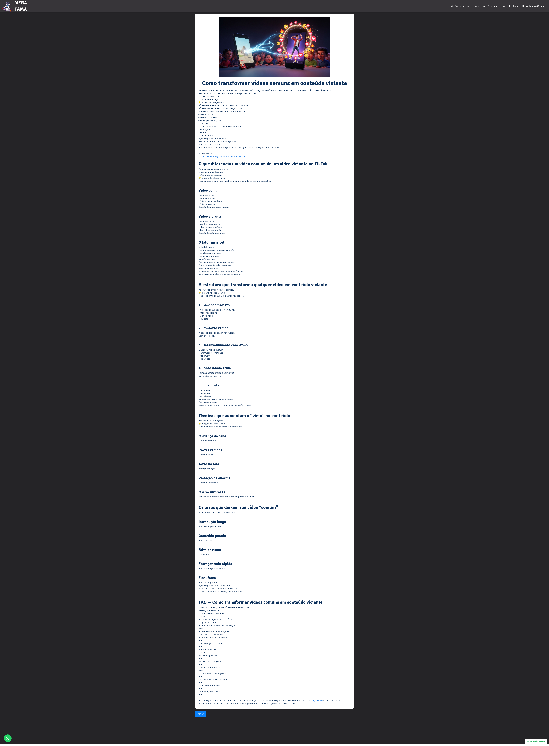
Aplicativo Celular (535, 6)
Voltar (200, 714)
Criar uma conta (496, 6)
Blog (515, 6)
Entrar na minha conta (467, 6)
